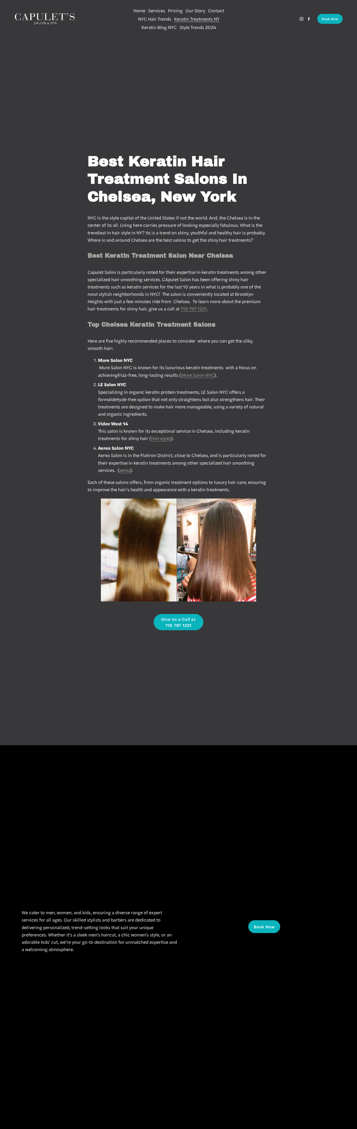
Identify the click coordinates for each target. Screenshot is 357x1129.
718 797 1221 (194, 308)
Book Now (330, 18)
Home (139, 10)
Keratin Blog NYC (159, 27)
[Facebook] (309, 19)
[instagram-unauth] (301, 19)
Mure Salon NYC (197, 375)
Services (156, 10)
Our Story (195, 10)
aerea (124, 470)
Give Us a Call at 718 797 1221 (178, 622)
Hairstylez (161, 438)
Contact (216, 10)
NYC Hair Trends (154, 18)
